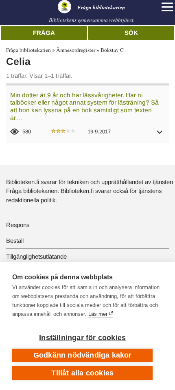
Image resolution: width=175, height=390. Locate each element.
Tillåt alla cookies (82, 373)
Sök (131, 32)
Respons (17, 224)
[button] (160, 135)
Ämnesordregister (75, 50)
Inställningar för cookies (82, 338)
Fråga (44, 32)
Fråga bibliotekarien (28, 50)
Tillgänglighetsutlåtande (36, 256)
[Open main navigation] (167, 7)
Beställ (15, 240)
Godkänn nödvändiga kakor (82, 355)
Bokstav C (112, 50)
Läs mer (97, 314)
